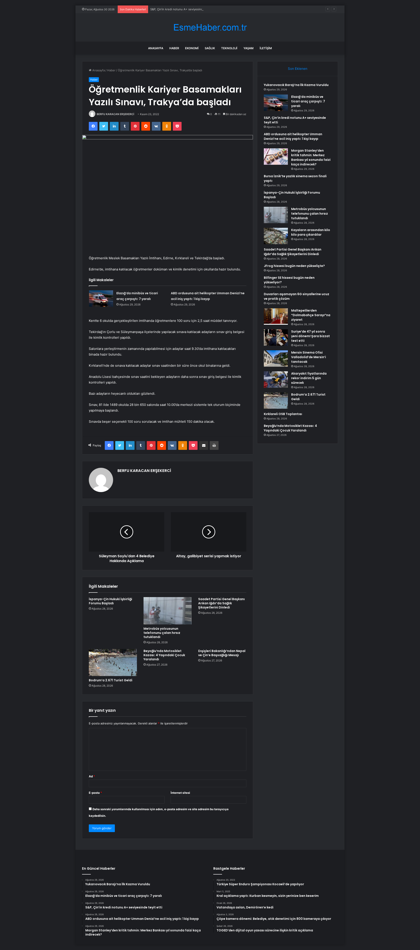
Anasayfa (155, 48)
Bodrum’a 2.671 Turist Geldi (110, 680)
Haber (174, 48)
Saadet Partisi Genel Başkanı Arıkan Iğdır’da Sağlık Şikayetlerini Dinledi (221, 603)
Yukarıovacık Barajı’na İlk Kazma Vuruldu (296, 85)
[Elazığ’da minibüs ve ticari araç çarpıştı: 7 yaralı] (101, 298)
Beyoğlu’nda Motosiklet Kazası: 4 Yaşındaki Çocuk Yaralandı (164, 655)
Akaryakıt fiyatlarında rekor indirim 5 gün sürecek (309, 378)
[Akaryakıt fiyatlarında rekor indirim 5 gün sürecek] (276, 379)
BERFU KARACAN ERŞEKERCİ (115, 114)
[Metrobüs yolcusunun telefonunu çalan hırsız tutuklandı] (168, 610)
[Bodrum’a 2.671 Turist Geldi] (113, 662)
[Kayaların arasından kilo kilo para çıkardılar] (276, 236)
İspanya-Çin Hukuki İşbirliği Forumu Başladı (110, 601)
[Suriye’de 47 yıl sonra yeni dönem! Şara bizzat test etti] (276, 337)
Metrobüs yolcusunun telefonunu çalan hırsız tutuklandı (162, 632)
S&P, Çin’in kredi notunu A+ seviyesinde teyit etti (183, 9)
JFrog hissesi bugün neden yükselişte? (294, 266)
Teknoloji (229, 48)
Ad (92, 776)
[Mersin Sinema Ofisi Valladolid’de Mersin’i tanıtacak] (276, 358)
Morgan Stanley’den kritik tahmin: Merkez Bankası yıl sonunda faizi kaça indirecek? (311, 157)
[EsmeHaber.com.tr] (210, 27)
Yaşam (248, 48)
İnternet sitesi (180, 792)
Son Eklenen (297, 69)
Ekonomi (192, 48)
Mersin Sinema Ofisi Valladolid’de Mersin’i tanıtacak (308, 357)
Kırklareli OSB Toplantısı (283, 414)
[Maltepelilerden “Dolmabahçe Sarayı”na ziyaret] (276, 316)
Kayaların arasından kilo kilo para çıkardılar (310, 232)
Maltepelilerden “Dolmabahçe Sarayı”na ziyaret (310, 315)
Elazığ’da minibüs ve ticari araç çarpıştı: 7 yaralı (308, 101)
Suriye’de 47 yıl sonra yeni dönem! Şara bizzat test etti (310, 336)
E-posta (95, 792)
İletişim (266, 48)
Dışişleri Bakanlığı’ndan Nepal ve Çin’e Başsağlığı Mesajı (221, 653)
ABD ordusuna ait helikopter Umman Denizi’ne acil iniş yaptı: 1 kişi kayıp (293, 136)
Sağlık (210, 48)
